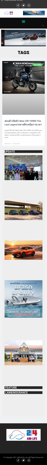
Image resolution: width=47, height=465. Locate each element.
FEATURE (11, 387)
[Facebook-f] (18, 5)
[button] (23, 21)
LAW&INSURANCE (16, 392)
